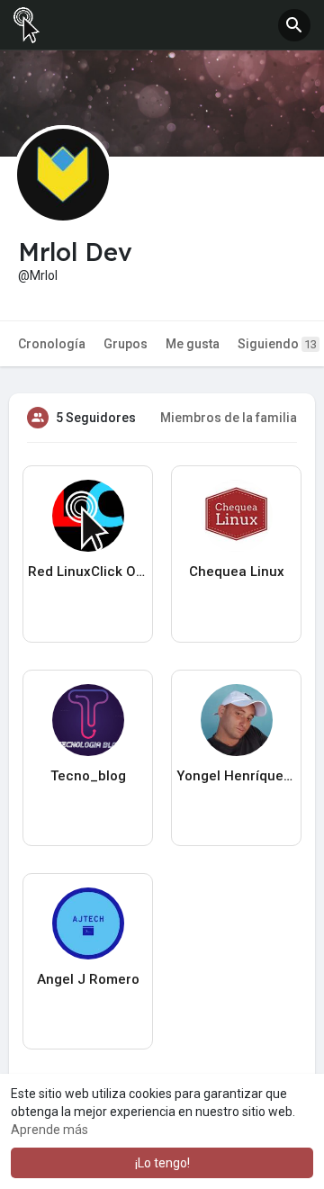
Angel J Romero (88, 979)
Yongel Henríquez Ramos (236, 776)
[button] (294, 25)
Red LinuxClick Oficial (88, 571)
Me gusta (193, 344)
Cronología (52, 344)
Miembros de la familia (228, 417)
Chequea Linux (236, 571)
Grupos (126, 344)
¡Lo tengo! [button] (162, 1163)
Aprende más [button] (49, 1129)
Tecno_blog (88, 776)
